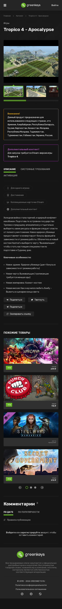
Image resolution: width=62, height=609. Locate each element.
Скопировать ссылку (20, 314)
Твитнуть (39, 300)
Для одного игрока (20, 188)
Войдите (11, 532)
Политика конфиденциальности (31, 585)
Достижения (17, 195)
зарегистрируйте (30, 532)
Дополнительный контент (24, 209)
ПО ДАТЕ (8, 512)
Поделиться (16, 300)
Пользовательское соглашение (31, 589)
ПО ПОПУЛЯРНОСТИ (28, 512)
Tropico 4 (13, 156)
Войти (54, 5)
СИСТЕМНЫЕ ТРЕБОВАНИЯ (35, 169)
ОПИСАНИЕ (10, 169)
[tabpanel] (31, 412)
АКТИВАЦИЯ (10, 176)
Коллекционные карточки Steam (27, 202)
